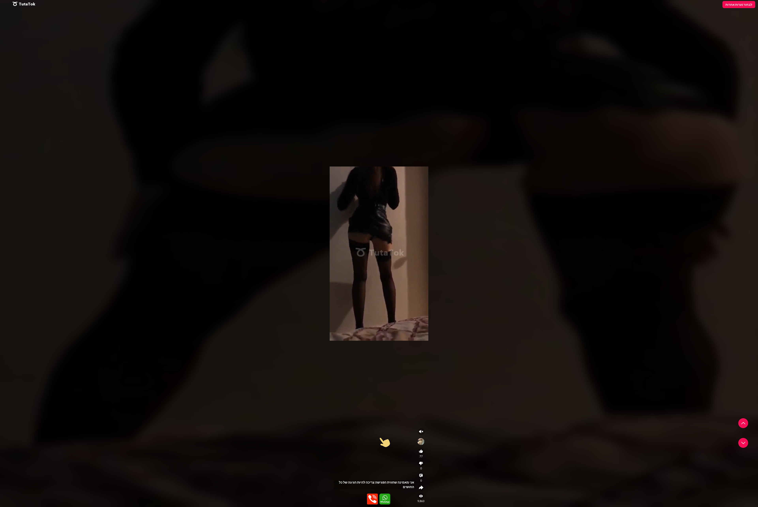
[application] (379, 253)
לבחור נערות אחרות (738, 4)
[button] (743, 423)
